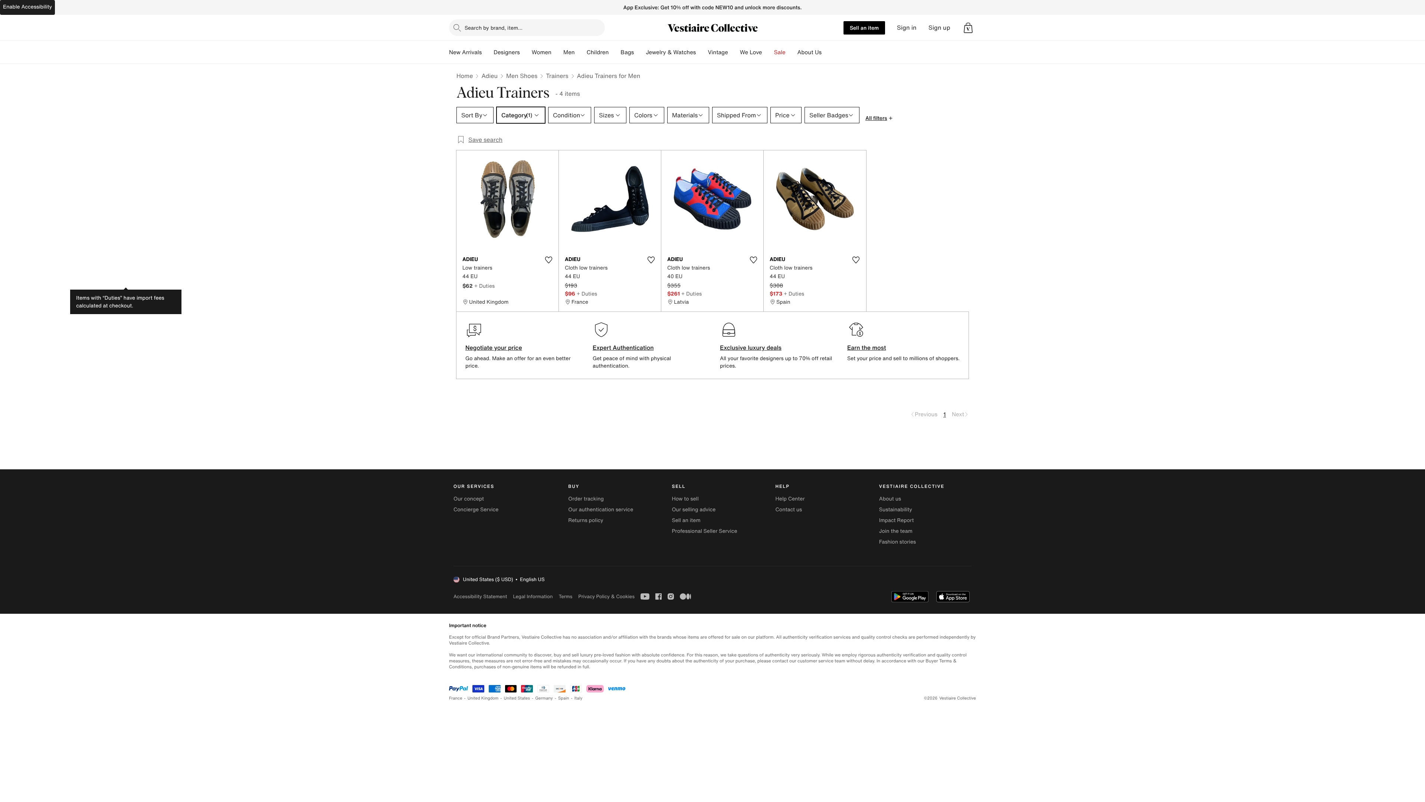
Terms (565, 596)
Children (598, 52)
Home (464, 75)
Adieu (489, 75)
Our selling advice (693, 510)
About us (890, 499)
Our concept (468, 499)
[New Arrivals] (488, 52)
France (455, 698)
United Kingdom (483, 698)
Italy (578, 698)
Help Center (790, 499)
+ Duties (484, 286)
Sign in (907, 28)
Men (569, 52)
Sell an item (864, 28)
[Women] (557, 52)
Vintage (718, 52)
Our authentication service (600, 510)
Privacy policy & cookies (606, 596)
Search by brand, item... (493, 28)
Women (541, 52)
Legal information (533, 596)
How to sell (685, 499)
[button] (968, 28)
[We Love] (768, 52)
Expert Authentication (623, 347)
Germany (544, 698)
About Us (809, 52)
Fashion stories (897, 542)
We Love (751, 52)
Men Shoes (521, 75)
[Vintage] (734, 52)
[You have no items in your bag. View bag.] (968, 28)
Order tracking (586, 499)
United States (517, 698)
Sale (780, 52)
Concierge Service (475, 510)
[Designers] (526, 52)
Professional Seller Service (704, 531)
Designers (507, 52)
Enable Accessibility (27, 7)
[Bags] (640, 52)
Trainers (557, 75)
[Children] (615, 52)
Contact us (789, 510)
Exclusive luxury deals (751, 347)
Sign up (939, 28)
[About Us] (828, 52)
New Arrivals (465, 52)
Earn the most (866, 347)
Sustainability (895, 510)
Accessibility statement (480, 596)
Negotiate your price (493, 347)
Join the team (896, 531)
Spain (563, 698)
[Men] (581, 52)
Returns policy (585, 520)
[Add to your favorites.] (548, 259)
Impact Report (896, 520)
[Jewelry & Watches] (702, 52)
